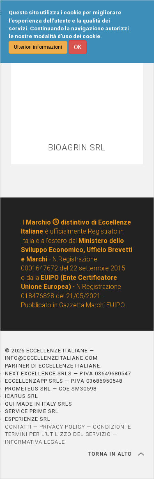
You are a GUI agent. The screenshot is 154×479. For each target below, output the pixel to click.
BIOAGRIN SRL (77, 147)
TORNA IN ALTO (111, 454)
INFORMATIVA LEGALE (35, 442)
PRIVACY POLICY (62, 427)
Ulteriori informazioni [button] (38, 47)
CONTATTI (18, 427)
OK (77, 47)
